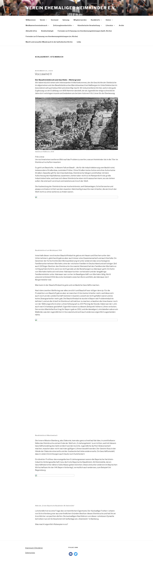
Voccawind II (43, 74)
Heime (108, 20)
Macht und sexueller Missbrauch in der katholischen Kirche (49, 42)
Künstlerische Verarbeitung (89, 25)
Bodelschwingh (47, 31)
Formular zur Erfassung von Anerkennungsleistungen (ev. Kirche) (52, 36)
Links (79, 42)
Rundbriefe (95, 20)
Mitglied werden (80, 20)
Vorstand (54, 20)
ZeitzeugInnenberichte (62, 25)
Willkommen (31, 20)
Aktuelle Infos (31, 31)
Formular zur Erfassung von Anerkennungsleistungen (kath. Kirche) (85, 31)
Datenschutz (30, 553)
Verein (42, 20)
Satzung (65, 20)
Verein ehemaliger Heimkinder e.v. (71, 7)
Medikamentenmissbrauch (36, 25)
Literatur (109, 25)
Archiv (121, 25)
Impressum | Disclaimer (34, 548)
